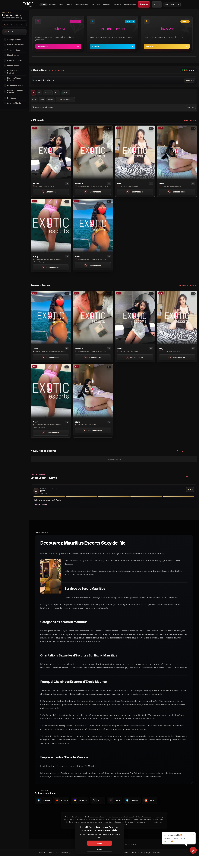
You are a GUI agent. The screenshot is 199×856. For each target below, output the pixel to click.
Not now (99, 849)
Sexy (42, 100)
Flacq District (13, 55)
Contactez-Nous (130, 5)
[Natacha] (93, 152)
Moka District (13, 66)
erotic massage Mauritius (98, 597)
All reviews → (191, 477)
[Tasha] (93, 225)
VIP (39, 93)
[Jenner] (51, 152)
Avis (98, 5)
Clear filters (190, 107)
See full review (42, 504)
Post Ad (144, 4)
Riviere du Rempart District (15, 92)
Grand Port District (15, 60)
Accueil (43, 5)
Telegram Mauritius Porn (84, 5)
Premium (48, 93)
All (33, 93)
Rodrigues (11, 98)
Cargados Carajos (15, 50)
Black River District (15, 45)
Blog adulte (117, 5)
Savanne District (14, 103)
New (56, 93)
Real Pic (50, 100)
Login (158, 4)
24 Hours (189, 80)
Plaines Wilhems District (14, 79)
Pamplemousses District (14, 72)
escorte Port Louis (62, 773)
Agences (106, 5)
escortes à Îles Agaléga (105, 773)
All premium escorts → (187, 285)
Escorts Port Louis (65, 5)
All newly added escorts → (186, 451)
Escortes (52, 5)
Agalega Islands (14, 40)
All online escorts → (56, 70)
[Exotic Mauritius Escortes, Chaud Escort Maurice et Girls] (28, 4)
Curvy (34, 100)
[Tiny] (135, 152)
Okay (99, 843)
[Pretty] (51, 225)
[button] (5, 39)
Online (66, 93)
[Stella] (177, 152)
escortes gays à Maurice (65, 664)
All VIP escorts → (190, 120)
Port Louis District (15, 85)
